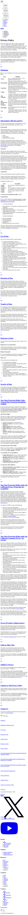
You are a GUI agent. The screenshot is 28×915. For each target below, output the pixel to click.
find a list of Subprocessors (10, 636)
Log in (4, 24)
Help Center (5, 861)
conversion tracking (17, 199)
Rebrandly (6, 902)
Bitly (5, 901)
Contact (5, 882)
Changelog (5, 879)
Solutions (5, 32)
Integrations (5, 865)
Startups (5, 23)
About (4, 875)
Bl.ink (5, 905)
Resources (6, 34)
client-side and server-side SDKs (8, 201)
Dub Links (6, 845)
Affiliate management (8, 854)
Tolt (6, 900)
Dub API (6, 846)
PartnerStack (8, 895)
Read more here (4, 502)
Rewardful (7, 892)
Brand (4, 881)
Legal (5, 886)
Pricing (4, 21)
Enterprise (5, 22)
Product (5, 31)
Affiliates (5, 867)
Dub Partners (8, 843)
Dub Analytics (7, 844)
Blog (4, 876)
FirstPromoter (8, 897)
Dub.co (7, 43)
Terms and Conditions (7, 59)
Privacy (5, 883)
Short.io (5, 903)
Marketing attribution (7, 852)
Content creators (6, 853)
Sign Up (5, 26)
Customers (5, 19)
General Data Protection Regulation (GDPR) (11, 409)
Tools (5, 869)
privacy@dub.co (4, 146)
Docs (4, 860)
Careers (5, 877)
